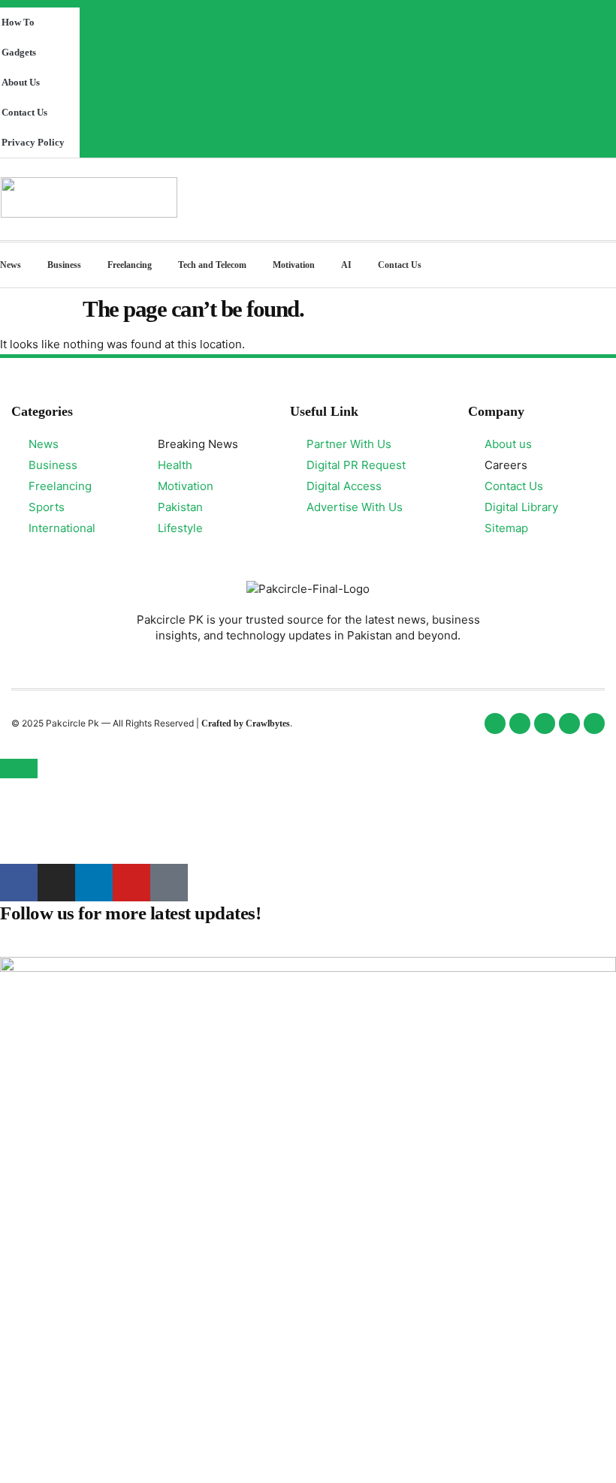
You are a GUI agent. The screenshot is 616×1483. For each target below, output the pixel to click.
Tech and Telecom (212, 265)
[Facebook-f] (19, 882)
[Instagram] (56, 882)
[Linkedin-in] (94, 882)
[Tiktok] (169, 882)
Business (64, 265)
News (10, 265)
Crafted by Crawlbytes (245, 723)
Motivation (294, 265)
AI (346, 265)
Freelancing (129, 265)
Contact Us (399, 265)
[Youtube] (131, 882)
